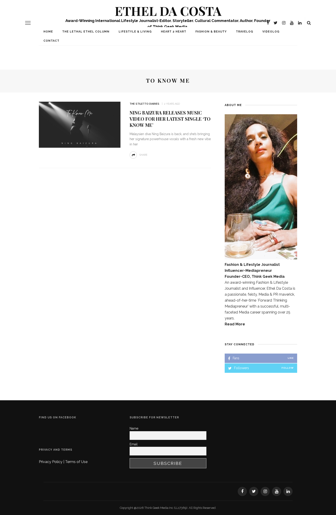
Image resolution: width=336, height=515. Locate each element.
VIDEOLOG (271, 31)
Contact (51, 40)
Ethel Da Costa (168, 10)
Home (48, 31)
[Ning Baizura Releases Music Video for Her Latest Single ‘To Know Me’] (79, 124)
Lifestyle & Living (135, 31)
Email (134, 444)
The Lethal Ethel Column (85, 31)
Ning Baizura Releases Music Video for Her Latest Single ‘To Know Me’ (170, 118)
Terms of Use (76, 462)
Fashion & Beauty (211, 31)
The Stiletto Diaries (144, 103)
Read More (235, 324)
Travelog (244, 31)
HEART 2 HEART (173, 31)
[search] (309, 23)
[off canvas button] (28, 23)
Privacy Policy (51, 462)
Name (134, 428)
